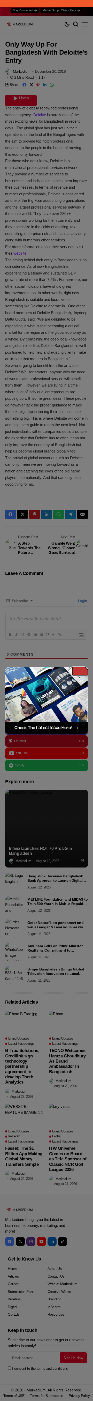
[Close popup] (80, 671)
